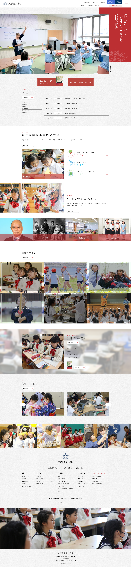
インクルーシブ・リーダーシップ (44, 481)
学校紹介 (83, 6)
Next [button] (108, 404)
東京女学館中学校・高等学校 (111, 2)
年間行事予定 (61, 481)
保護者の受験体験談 (72, 357)
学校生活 (97, 6)
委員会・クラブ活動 (63, 484)
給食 (59, 491)
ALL (24, 102)
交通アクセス (103, 2)
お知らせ (25, 106)
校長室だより (26, 112)
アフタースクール (27, 110)
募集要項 (69, 351)
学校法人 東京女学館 (76, 498)
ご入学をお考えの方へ (116, 5)
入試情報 (25, 104)
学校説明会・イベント (72, 354)
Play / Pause (106, 71)
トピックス (105, 6)
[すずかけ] (43, 404)
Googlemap (66, 558)
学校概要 (24, 478)
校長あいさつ (25, 476)
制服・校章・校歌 (26, 486)
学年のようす (61, 478)
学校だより (61, 486)
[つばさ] (88, 404)
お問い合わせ (96, 2)
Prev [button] (22, 404)
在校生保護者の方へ (86, 2)
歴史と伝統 (25, 481)
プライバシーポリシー (65, 502)
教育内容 (90, 6)
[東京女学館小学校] (12, 3)
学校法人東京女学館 (119, 2)
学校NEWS (26, 108)
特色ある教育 (39, 478)
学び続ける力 (39, 484)
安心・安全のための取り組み (65, 489)
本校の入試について (72, 348)
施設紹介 (24, 484)
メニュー (126, 3)
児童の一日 (61, 476)
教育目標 (38, 476)
